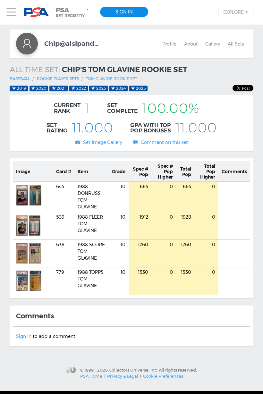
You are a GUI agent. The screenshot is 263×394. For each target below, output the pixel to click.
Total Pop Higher (207, 171)
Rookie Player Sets (58, 78)
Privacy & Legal (122, 376)
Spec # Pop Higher (165, 171)
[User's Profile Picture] (27, 43)
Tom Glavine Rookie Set (111, 78)
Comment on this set (164, 142)
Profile (169, 43)
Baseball (20, 78)
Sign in (23, 336)
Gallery (212, 43)
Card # (63, 171)
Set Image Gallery (102, 142)
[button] (73, 12)
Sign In (124, 12)
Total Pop (185, 171)
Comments (234, 171)
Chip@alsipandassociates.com (73, 43)
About (191, 43)
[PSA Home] (39, 12)
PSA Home (91, 376)
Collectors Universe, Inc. (133, 370)
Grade (118, 171)
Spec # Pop (140, 171)
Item (83, 171)
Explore (235, 12)
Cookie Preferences (163, 376)
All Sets (236, 43)
